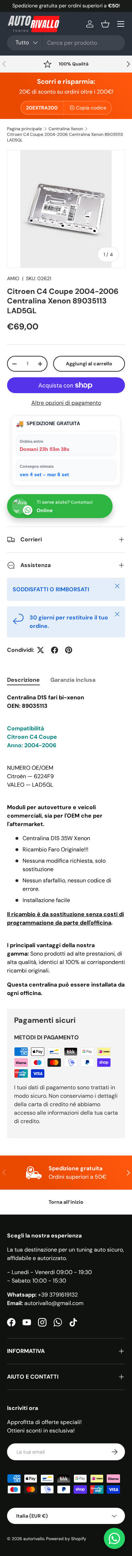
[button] (105, 24)
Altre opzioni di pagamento (66, 403)
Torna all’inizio (66, 1202)
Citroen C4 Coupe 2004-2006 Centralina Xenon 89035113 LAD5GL (65, 137)
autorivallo (33, 1539)
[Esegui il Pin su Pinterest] (69, 650)
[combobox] (66, 42)
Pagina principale (24, 129)
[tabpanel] (66, 845)
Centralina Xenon (66, 129)
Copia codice (91, 108)
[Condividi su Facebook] (55, 650)
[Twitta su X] (40, 650)
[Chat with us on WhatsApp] (114, 1538)
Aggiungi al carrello (89, 363)
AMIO (13, 278)
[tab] (23, 680)
